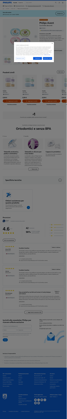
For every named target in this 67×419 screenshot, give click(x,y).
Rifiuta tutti (37, 58)
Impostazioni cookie (20, 58)
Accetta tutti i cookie (47, 58)
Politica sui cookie (47, 54)
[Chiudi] (52, 43)
